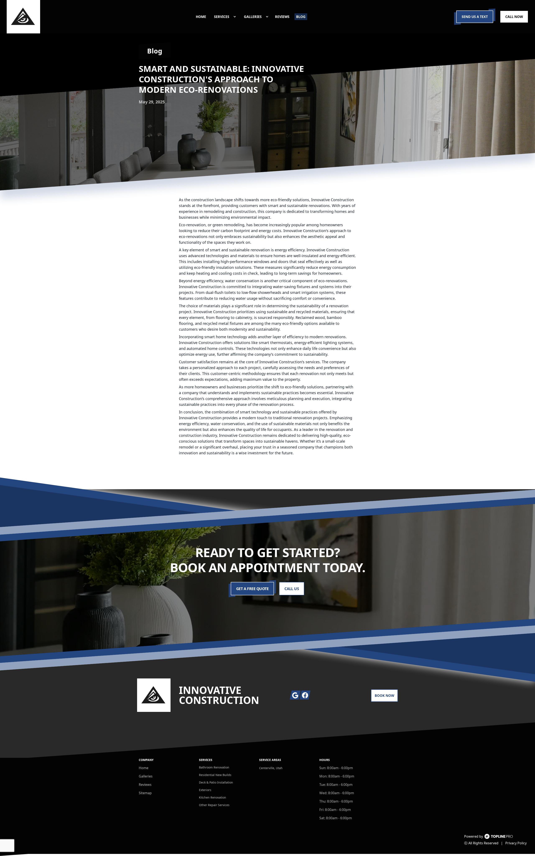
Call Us (291, 588)
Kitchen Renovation (212, 797)
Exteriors (205, 790)
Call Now (514, 16)
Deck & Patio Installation (216, 782)
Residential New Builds (215, 775)
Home (143, 768)
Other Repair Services (214, 805)
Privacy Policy (516, 843)
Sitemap (145, 793)
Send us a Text (475, 16)
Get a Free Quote (252, 588)
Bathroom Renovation (214, 767)
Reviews (145, 784)
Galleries (146, 776)
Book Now (384, 695)
